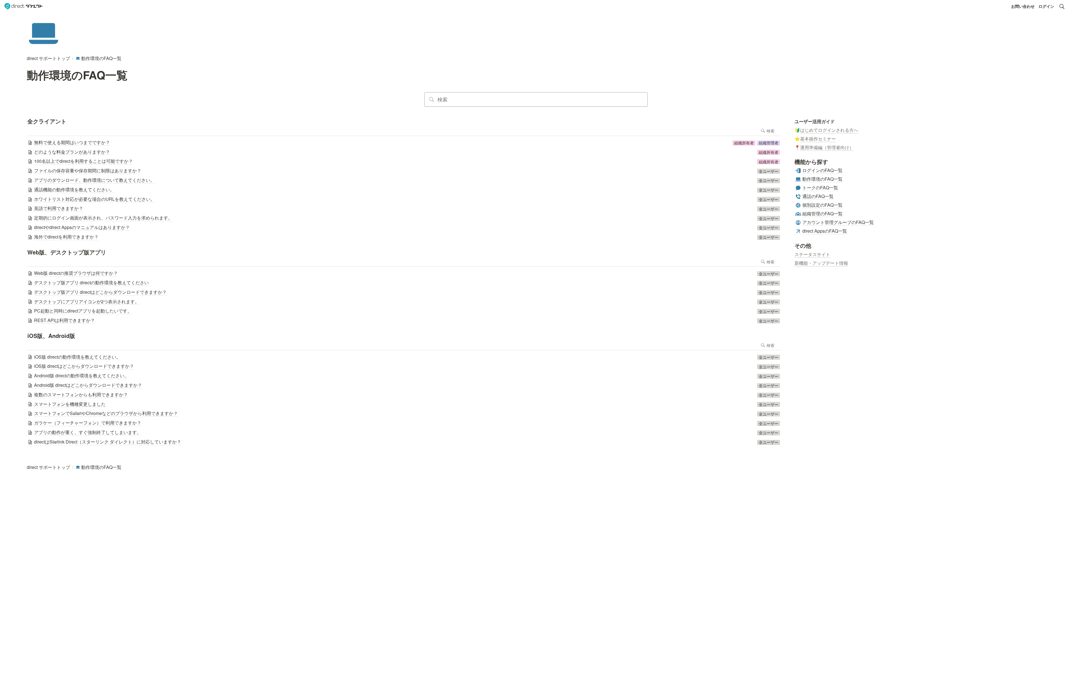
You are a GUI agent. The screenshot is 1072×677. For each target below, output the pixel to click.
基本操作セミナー (818, 138)
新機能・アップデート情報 (821, 263)
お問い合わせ (1023, 6)
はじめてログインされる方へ (829, 130)
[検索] (1062, 6)
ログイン (1046, 6)
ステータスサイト (812, 254)
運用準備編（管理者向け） (827, 147)
